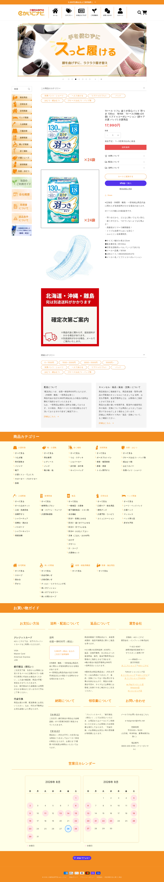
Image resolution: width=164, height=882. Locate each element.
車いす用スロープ (48, 596)
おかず (71, 540)
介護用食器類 (47, 514)
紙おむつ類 (127, 462)
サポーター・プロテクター (26, 479)
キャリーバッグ (76, 470)
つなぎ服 (19, 457)
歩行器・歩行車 (76, 466)
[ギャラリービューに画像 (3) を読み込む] (70, 317)
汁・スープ (73, 548)
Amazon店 (135, 687)
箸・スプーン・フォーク (51, 510)
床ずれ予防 (128, 523)
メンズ (46, 466)
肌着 (17, 483)
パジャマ (19, 466)
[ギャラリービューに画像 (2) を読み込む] (70, 258)
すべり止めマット (22, 506)
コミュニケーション (105, 518)
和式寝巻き (19, 462)
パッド (118, 96)
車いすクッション (48, 588)
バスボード (19, 527)
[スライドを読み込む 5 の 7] (83, 79)
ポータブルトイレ (104, 457)
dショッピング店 (135, 691)
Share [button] (110, 195)
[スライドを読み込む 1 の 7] (69, 79)
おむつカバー (128, 466)
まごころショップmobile (135, 678)
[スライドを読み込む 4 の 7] (79, 79)
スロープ (19, 575)
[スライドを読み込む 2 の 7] (72, 79)
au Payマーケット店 (135, 684)
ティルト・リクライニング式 (53, 584)
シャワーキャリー (22, 531)
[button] (68, 12)
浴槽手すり (19, 514)
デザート (72, 544)
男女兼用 (47, 457)
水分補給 (72, 514)
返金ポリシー (73, 877)
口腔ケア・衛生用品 (105, 506)
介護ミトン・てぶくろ (24, 474)
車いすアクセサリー (49, 592)
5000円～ (110, 362)
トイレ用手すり (103, 470)
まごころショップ (128, 665)
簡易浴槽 (19, 535)
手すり (18, 584)
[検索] (29, 88)
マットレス (128, 514)
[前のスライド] (63, 79)
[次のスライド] (95, 79)
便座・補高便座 (103, 462)
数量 (106, 130)
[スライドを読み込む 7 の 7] (90, 79)
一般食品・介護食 (75, 506)
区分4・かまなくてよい (78, 531)
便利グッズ (102, 510)
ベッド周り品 (129, 518)
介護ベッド (128, 510)
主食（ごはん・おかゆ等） (79, 535)
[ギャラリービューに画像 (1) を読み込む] (70, 199)
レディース (48, 462)
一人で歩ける (77, 96)
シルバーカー (75, 462)
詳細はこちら (50, 416)
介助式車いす (47, 579)
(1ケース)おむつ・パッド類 (79, 100)
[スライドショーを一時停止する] (101, 79)
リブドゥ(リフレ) (98, 96)
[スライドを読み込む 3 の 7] (76, 79)
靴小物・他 (48, 470)
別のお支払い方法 (126, 189)
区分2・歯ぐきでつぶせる (79, 523)
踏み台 (18, 579)
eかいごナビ (143, 665)
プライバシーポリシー (87, 877)
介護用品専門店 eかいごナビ (57, 877)
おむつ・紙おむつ (52, 100)
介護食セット (74, 552)
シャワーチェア (21, 518)
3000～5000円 (91, 362)
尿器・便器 (101, 466)
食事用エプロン (47, 506)
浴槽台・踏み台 (21, 523)
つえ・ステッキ (76, 457)
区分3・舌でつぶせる (77, 527)
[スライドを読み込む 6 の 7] (86, 79)
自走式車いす (47, 575)
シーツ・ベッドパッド (132, 506)
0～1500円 (49, 362)
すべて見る (19, 453)
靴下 (17, 470)
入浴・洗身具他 (21, 510)
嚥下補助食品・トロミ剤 (78, 510)
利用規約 (99, 877)
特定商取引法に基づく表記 (113, 877)
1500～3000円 (69, 362)
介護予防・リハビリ (105, 514)
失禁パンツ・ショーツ (54, 96)
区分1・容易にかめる (77, 518)
